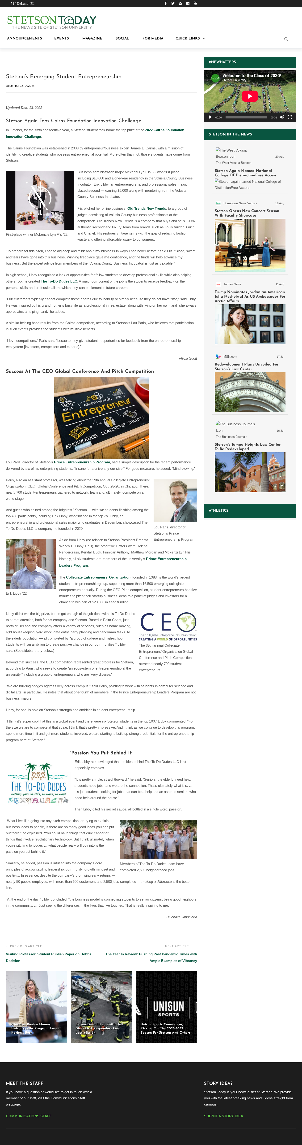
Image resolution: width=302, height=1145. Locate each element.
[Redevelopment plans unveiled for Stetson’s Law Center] (250, 381)
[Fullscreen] (289, 117)
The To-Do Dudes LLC (59, 281)
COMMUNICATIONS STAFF (28, 1116)
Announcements (24, 38)
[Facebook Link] (166, 3)
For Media (152, 38)
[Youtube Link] (195, 3)
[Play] (210, 117)
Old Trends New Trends (146, 208)
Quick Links (188, 38)
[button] (292, 39)
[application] (250, 96)
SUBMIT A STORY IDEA (223, 1116)
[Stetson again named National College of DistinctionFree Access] (250, 168)
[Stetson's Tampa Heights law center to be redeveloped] (250, 455)
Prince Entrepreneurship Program (82, 462)
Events (61, 38)
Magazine (91, 38)
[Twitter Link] (173, 3)
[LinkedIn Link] (187, 3)
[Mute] (282, 117)
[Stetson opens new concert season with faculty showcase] (250, 234)
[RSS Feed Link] (180, 3)
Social (121, 38)
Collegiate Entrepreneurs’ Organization (98, 577)
